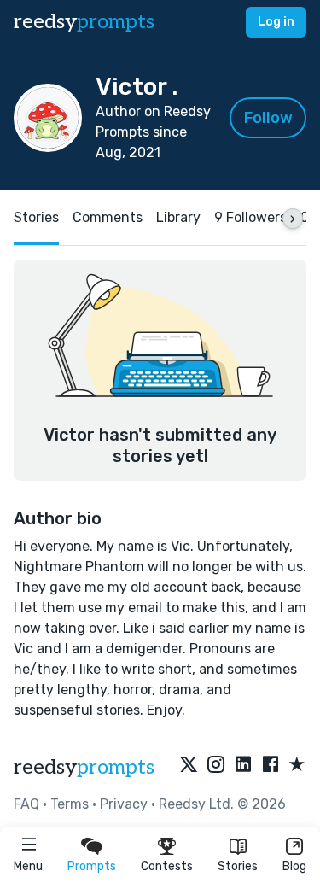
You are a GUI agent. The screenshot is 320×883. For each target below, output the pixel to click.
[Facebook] (270, 765)
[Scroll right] (292, 218)
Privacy (124, 804)
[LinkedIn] (243, 765)
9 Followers (250, 217)
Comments (108, 217)
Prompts (91, 866)
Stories (238, 866)
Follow (268, 117)
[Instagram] (216, 765)
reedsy (84, 21)
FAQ (26, 804)
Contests (167, 866)
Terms (69, 804)
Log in (276, 22)
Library (178, 217)
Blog (294, 866)
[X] (188, 765)
